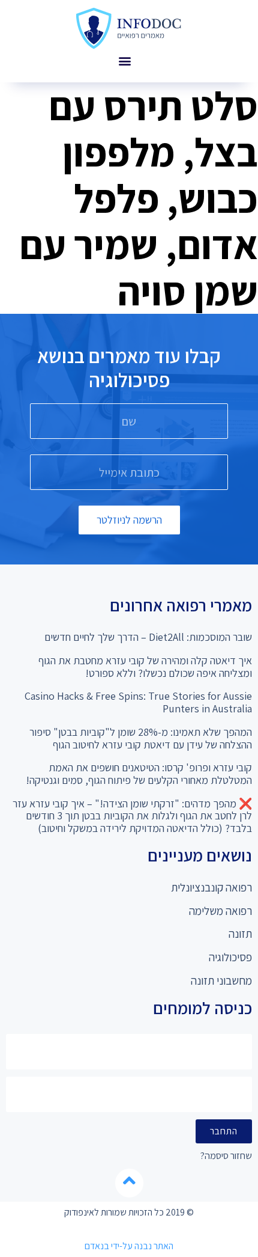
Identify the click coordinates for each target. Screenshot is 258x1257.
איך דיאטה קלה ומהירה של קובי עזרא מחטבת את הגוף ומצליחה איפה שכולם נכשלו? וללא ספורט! (145, 666)
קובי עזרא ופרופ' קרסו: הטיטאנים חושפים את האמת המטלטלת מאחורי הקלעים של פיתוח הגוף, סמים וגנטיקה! (139, 773)
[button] (124, 60)
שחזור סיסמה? (226, 1156)
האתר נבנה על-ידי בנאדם (129, 1246)
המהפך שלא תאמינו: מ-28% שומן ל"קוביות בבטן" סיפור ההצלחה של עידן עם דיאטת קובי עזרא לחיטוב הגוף (140, 738)
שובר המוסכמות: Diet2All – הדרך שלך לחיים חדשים (148, 637)
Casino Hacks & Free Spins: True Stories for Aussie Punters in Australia (138, 702)
